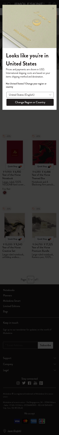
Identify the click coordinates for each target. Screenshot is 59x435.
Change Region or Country (30, 102)
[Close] (53, 8)
